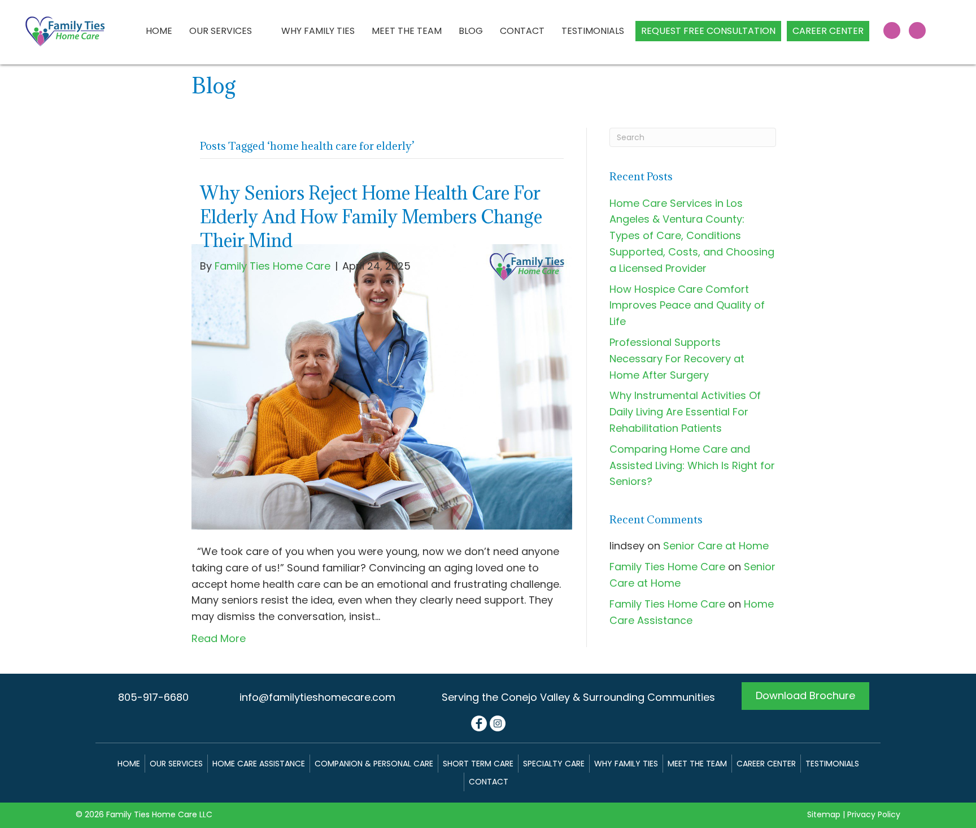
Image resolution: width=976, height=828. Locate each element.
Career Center (766, 763)
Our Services (176, 763)
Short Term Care (478, 763)
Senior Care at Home (716, 546)
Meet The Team (697, 763)
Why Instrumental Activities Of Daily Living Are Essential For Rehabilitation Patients (685, 411)
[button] (891, 30)
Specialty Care (554, 763)
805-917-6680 (153, 697)
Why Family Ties (626, 763)
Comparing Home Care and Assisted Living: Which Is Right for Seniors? (692, 465)
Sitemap (823, 814)
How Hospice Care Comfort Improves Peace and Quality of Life (687, 305)
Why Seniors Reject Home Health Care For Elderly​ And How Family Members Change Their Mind (371, 216)
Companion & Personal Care (374, 763)
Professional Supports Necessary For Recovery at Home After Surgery (676, 358)
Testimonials (832, 763)
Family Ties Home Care (667, 567)
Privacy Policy (873, 814)
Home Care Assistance (258, 763)
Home (128, 763)
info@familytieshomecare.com (317, 697)
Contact (488, 781)
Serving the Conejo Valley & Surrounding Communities (578, 697)
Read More (218, 638)
